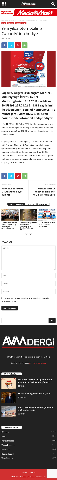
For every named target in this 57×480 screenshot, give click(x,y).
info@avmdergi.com (37, 363)
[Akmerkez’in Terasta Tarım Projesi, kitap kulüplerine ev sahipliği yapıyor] (10, 215)
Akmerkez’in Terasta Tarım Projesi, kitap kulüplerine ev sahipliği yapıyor (9, 225)
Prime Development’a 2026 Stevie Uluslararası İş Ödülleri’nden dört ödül (28, 226)
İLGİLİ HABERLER (16, 204)
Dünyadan (5, 449)
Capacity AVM (20, 23)
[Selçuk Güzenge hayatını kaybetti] (8, 397)
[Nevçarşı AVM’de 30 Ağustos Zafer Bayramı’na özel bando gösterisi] (8, 383)
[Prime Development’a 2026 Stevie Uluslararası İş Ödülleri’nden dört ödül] (28, 215)
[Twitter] (11, 45)
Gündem (5, 432)
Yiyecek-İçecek (8, 445)
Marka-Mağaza (7, 441)
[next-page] (30, 234)
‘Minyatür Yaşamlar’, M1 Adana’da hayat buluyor (12, 191)
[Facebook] (4, 45)
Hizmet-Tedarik (7, 454)
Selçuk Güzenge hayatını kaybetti (34, 393)
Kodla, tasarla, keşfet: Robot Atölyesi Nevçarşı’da (46, 224)
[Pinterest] (18, 45)
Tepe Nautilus (7, 458)
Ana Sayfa (4, 20)
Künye (24, 472)
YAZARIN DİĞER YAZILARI (37, 204)
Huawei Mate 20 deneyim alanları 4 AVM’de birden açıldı (44, 191)
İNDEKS (10, 23)
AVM (12, 20)
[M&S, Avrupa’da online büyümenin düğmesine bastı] (8, 411)
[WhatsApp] (24, 45)
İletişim (32, 472)
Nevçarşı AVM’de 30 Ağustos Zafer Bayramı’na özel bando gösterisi (35, 381)
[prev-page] (26, 234)
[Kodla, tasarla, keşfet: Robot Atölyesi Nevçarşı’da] (47, 215)
